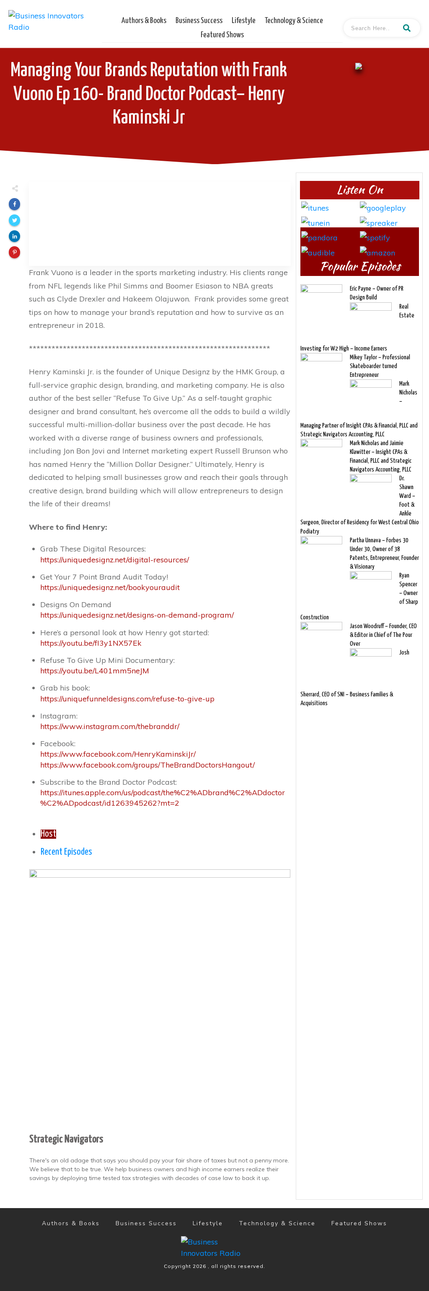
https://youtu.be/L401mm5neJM (94, 670)
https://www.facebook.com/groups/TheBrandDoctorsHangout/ (147, 765)
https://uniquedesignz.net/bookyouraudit (110, 587)
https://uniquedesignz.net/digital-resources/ (114, 559)
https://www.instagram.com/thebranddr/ (109, 726)
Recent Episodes (66, 852)
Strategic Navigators (66, 1139)
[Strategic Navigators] (159, 999)
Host (48, 834)
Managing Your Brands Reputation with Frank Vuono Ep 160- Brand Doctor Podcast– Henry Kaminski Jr (148, 94)
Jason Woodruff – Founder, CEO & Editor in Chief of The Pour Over (383, 635)
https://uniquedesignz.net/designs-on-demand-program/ (137, 615)
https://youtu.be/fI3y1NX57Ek (91, 643)
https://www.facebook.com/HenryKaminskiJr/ (118, 754)
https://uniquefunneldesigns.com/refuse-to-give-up (127, 698)
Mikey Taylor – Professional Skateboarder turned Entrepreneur (380, 366)
